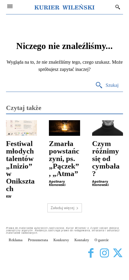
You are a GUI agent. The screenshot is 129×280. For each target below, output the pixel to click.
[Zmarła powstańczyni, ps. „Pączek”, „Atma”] (64, 128)
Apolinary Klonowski (57, 183)
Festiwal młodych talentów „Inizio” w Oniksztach (20, 166)
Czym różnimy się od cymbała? (106, 158)
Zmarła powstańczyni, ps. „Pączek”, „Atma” (64, 158)
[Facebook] (91, 253)
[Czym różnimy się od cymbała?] (107, 128)
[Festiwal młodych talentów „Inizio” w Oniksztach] (21, 128)
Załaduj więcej (62, 207)
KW (8, 196)
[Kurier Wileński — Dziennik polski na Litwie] (64, 7)
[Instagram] (104, 253)
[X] (117, 253)
